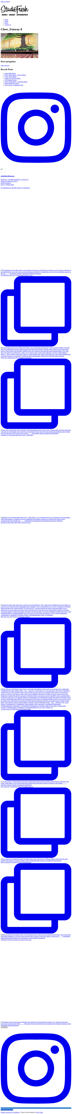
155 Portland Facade (10, 80)
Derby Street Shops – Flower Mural (15, 75)
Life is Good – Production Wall (13, 85)
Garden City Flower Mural (12, 78)
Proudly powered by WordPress (10, 1112)
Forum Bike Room (10, 73)
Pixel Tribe (39, 1112)
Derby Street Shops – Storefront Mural (15, 82)
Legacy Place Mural (10, 76)
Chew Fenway (5, 65)
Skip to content (5, 1)
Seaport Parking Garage (11, 83)
